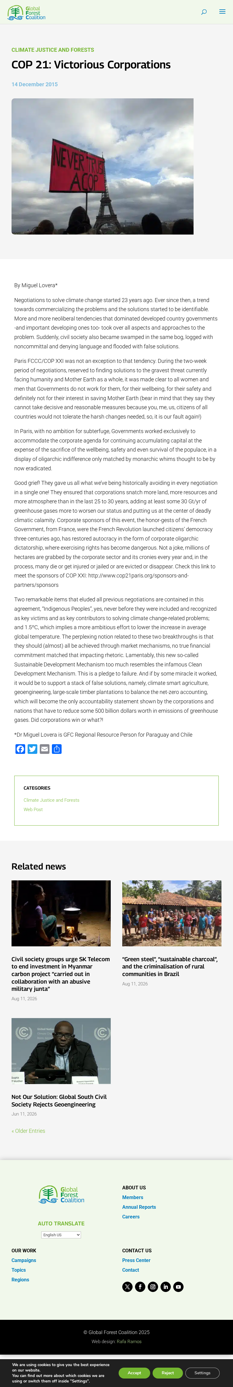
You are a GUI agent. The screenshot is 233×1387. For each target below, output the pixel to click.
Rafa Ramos (129, 1341)
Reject (168, 1373)
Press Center (136, 1260)
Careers (131, 1217)
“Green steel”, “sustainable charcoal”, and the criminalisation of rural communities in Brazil (169, 966)
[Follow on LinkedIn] (165, 1287)
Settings (202, 1373)
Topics (19, 1270)
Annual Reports (139, 1207)
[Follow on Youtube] (178, 1287)
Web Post (33, 809)
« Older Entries (28, 1131)
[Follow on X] (127, 1287)
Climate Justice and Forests (53, 50)
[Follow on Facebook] (140, 1287)
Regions (20, 1280)
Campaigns (24, 1260)
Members (132, 1197)
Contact (130, 1270)
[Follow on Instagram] (153, 1287)
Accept (134, 1373)
